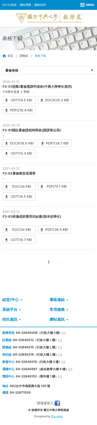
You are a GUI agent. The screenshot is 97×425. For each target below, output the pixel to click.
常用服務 (57, 309)
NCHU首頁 (9, 5)
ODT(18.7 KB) (21, 240)
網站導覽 (25, 5)
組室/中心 (10, 299)
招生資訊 (9, 319)
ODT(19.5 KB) (21, 100)
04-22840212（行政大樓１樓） (35, 340)
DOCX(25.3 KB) (57, 100)
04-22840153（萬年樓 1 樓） (37, 376)
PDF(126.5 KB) (56, 229)
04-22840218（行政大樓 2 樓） (39, 362)
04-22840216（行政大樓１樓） (35, 354)
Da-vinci (57, 416)
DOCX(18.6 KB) (22, 143)
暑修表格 (11, 70)
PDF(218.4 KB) (21, 110)
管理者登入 (45, 403)
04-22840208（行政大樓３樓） (39, 332)
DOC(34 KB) (21, 186)
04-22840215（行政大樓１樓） (35, 347)
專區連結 (57, 299)
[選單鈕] (87, 5)
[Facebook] (57, 403)
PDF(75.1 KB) (57, 186)
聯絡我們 (40, 5)
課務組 (24, 55)
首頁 (10, 55)
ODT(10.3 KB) (21, 153)
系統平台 (9, 309)
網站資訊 (57, 319)
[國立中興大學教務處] (48, 18)
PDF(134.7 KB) (57, 143)
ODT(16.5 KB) (21, 196)
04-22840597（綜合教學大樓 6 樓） (42, 369)
